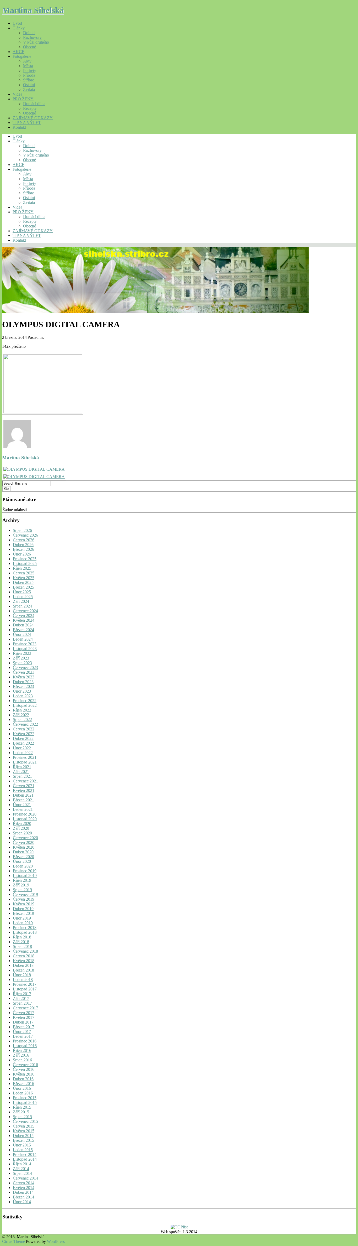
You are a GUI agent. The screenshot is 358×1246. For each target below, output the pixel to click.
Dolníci (29, 32)
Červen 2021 (23, 785)
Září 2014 (21, 1168)
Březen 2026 (23, 549)
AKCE (18, 51)
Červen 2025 (23, 573)
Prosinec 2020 (24, 814)
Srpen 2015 (22, 1116)
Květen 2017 (23, 1017)
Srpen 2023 (22, 663)
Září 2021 (21, 771)
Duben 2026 (23, 544)
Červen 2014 (23, 1183)
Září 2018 (21, 941)
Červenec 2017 (25, 1008)
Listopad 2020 (25, 819)
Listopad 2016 (25, 1045)
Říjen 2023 (22, 653)
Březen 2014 (23, 1197)
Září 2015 (21, 1112)
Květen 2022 (23, 733)
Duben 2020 (23, 852)
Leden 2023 (23, 696)
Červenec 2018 (25, 951)
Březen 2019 (23, 913)
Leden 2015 (23, 1150)
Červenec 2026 (25, 535)
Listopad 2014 (25, 1159)
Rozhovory (32, 37)
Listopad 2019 (25, 875)
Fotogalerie (22, 56)
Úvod (17, 23)
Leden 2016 (23, 1093)
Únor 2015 (22, 1145)
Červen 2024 (23, 615)
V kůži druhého (36, 42)
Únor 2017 (22, 1031)
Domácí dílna (34, 103)
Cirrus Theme (13, 1241)
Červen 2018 (23, 956)
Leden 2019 (23, 923)
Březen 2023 (23, 686)
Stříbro (28, 80)
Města (28, 66)
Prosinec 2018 (24, 927)
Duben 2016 (23, 1079)
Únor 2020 (22, 861)
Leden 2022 (23, 752)
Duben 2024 (23, 625)
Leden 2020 (23, 866)
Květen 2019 (23, 904)
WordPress (56, 1241)
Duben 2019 (23, 908)
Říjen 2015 (22, 1107)
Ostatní (29, 84)
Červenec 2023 (25, 667)
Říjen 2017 (22, 993)
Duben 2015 (23, 1135)
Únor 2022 (22, 748)
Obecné (29, 47)
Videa (17, 94)
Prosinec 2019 (24, 871)
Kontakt (19, 127)
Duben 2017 (23, 1022)
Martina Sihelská (33, 10)
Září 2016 (21, 1055)
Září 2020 (21, 828)
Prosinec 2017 (24, 984)
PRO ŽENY (23, 99)
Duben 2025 (23, 582)
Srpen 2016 (22, 1060)
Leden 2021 (23, 809)
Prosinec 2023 (24, 644)
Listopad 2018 (25, 932)
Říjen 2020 (22, 823)
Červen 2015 (23, 1126)
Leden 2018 (23, 979)
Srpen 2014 (22, 1173)
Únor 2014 (22, 1202)
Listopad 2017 (25, 989)
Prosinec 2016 (24, 1041)
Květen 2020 (23, 847)
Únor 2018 (22, 975)
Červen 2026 (23, 540)
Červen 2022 (23, 729)
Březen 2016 (23, 1083)
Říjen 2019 (22, 880)
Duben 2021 (23, 795)
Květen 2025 (23, 577)
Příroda (29, 75)
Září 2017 (21, 998)
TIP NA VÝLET (27, 122)
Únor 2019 (22, 918)
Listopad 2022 (25, 705)
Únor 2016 (22, 1088)
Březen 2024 (23, 629)
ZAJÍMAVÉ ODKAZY (33, 118)
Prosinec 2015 (24, 1098)
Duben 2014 (23, 1192)
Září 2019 (21, 885)
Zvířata (29, 89)
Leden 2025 (23, 596)
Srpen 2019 (22, 889)
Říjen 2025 (22, 568)
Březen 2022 (23, 743)
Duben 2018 (23, 965)
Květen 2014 (23, 1187)
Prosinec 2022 (24, 700)
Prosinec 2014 (24, 1154)
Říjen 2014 (22, 1164)
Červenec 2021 (25, 781)
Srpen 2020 (22, 833)
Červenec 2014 (25, 1178)
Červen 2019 (23, 899)
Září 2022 (21, 715)
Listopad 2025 (25, 563)
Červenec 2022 (25, 724)
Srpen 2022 (22, 719)
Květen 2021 (23, 790)
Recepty (30, 108)
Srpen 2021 (22, 776)
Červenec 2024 (25, 611)
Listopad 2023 (25, 648)
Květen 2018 (23, 960)
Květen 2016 (23, 1074)
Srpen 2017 (22, 1003)
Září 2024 (21, 601)
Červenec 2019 (25, 894)
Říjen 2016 (22, 1050)
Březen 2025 (23, 587)
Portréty (29, 70)
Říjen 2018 (22, 937)
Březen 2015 (23, 1140)
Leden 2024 (23, 639)
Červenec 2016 (25, 1064)
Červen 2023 (23, 672)
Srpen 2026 (22, 530)
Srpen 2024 (22, 606)
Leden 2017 (23, 1036)
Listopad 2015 (25, 1102)
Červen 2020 (23, 842)
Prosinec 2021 (24, 757)
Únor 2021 (22, 804)
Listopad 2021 (25, 762)
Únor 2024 (22, 634)
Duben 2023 (23, 681)
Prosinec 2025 (24, 559)
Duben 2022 (23, 738)
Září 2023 (21, 658)
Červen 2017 (23, 1012)
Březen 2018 (23, 970)
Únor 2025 (22, 592)
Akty (27, 61)
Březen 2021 (23, 800)
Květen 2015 (23, 1131)
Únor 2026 (22, 554)
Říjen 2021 (22, 767)
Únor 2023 (22, 691)
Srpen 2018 (22, 946)
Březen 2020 (23, 856)
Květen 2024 (23, 620)
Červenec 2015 (25, 1121)
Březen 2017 (23, 1027)
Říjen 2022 (22, 710)
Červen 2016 (23, 1069)
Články (19, 28)
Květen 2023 (23, 677)
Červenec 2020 (25, 837)
